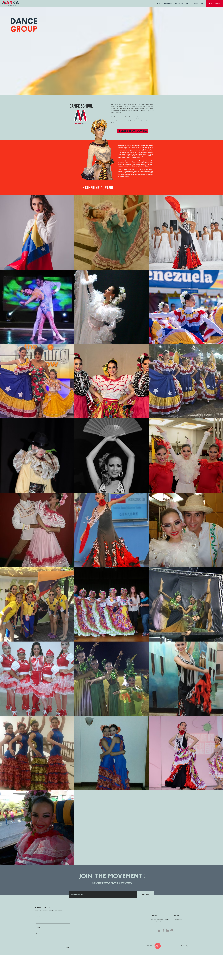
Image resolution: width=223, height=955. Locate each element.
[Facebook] (163, 930)
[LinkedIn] (167, 930)
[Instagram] (159, 930)
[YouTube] (172, 930)
